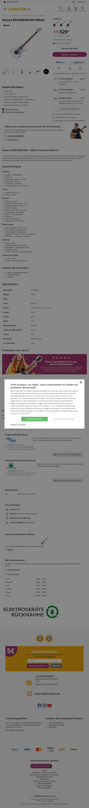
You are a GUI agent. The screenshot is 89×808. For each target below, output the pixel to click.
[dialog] (44, 404)
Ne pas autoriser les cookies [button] (64, 419)
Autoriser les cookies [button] (34, 419)
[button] (18, 424)
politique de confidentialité (20, 413)
